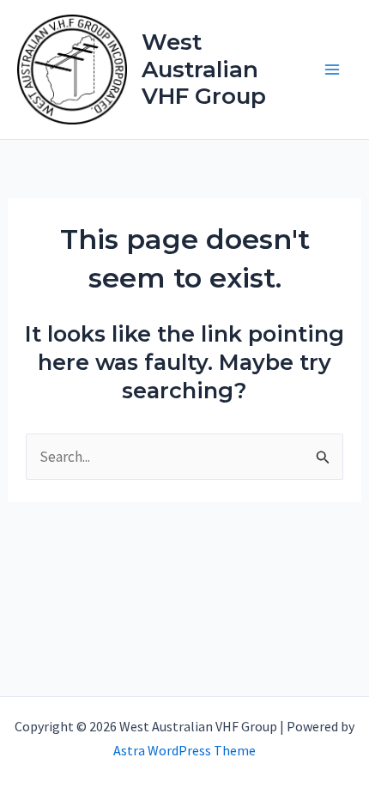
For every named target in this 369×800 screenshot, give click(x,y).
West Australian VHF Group (204, 68)
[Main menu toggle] (333, 69)
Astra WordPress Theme (184, 750)
